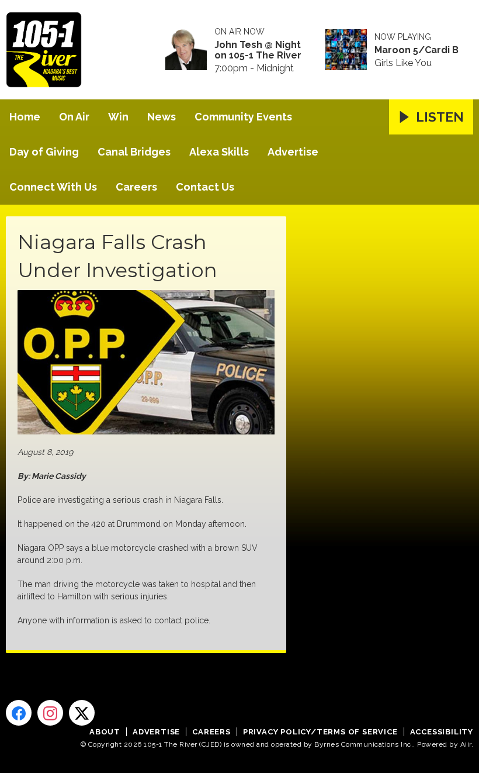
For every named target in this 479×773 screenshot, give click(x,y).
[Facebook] (19, 713)
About (104, 731)
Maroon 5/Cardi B (416, 50)
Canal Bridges (134, 152)
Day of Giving (44, 152)
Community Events (243, 117)
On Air (74, 117)
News (161, 117)
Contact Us (205, 187)
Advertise (293, 152)
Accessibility (441, 731)
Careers (136, 187)
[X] (82, 713)
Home (24, 117)
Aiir (465, 744)
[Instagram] (50, 713)
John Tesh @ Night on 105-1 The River (257, 50)
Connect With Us (53, 187)
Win (118, 117)
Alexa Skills (219, 152)
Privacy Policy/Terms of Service (320, 731)
